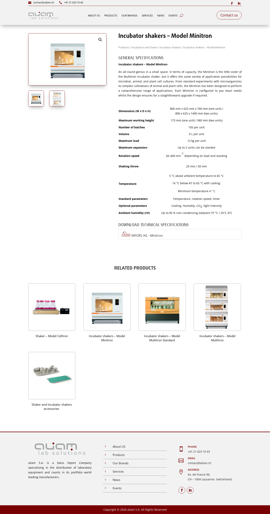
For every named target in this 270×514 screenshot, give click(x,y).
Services (147, 15)
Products (110, 15)
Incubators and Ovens (144, 47)
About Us (94, 15)
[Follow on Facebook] (232, 3)
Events (173, 15)
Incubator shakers (170, 47)
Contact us (229, 15)
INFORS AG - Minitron (147, 236)
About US (119, 446)
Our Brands (129, 15)
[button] (100, 39)
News (160, 15)
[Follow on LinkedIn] (239, 3)
